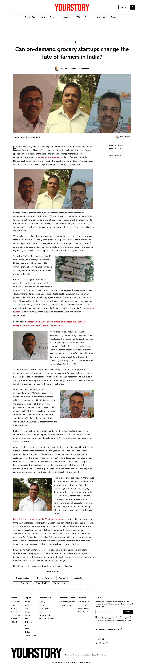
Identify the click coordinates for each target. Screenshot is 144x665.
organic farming (22, 578)
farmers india (59, 583)
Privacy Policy (85, 655)
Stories (71, 42)
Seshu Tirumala (22, 583)
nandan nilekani (44, 578)
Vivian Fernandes (69, 69)
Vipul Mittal (41, 583)
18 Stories (85, 69)
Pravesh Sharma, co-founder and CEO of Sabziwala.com (38, 519)
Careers (76, 655)
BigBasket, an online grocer (50, 157)
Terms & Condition (99, 655)
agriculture (79, 578)
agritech (62, 578)
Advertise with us (53, 571)
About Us (68, 655)
